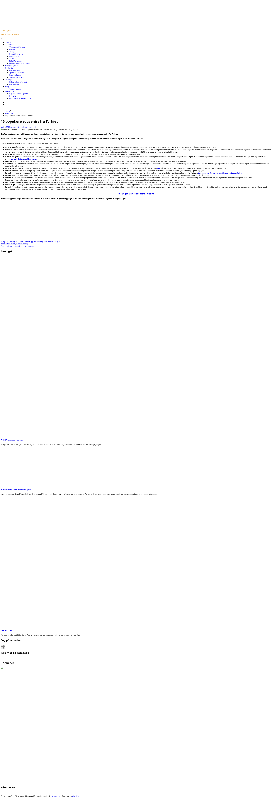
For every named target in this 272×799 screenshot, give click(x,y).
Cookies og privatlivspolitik (20, 98)
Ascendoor (56, 796)
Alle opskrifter (15, 70)
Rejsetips (8, 79)
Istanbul (12, 58)
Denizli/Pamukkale (16, 54)
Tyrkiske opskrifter (17, 72)
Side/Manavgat (15, 61)
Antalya (12, 51)
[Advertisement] (64, 221)
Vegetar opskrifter (16, 77)
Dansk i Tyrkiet (6, 31)
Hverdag (8, 42)
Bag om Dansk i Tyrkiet (18, 93)
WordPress (76, 796)
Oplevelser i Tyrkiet (17, 47)
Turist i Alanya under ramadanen (12, 440)
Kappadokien (14, 56)
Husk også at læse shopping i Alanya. (136, 193)
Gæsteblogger (15, 89)
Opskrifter (9, 68)
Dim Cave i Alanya (7, 630)
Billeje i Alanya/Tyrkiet (18, 82)
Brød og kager (15, 75)
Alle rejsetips (14, 84)
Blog (7, 86)
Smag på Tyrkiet (11, 65)
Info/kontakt (10, 91)
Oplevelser (9, 44)
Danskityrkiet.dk (30, 127)
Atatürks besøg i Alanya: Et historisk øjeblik (16, 490)
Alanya (12, 49)
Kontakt (12, 96)
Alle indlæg (11, 241)
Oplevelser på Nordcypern (19, 63)
